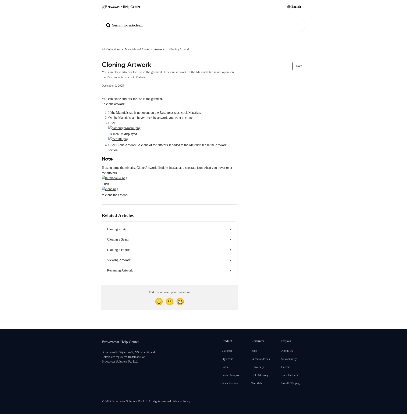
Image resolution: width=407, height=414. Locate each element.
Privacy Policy (181, 401)
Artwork (159, 49)
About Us (287, 350)
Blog (254, 350)
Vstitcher (227, 350)
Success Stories (260, 359)
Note (299, 66)
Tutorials (256, 383)
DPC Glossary (259, 375)
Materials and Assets (137, 49)
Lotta (225, 367)
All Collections (111, 49)
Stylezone (227, 359)
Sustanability (289, 359)
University (257, 367)
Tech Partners (289, 375)
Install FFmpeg (290, 383)
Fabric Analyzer (231, 375)
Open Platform (230, 383)
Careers (285, 367)
